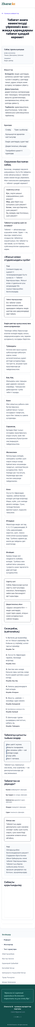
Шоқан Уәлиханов (9, 982)
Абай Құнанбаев (8, 954)
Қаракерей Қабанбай (10, 963)
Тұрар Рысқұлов (8, 977)
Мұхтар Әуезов (8, 959)
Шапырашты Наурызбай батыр (14, 973)
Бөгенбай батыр (8, 968)
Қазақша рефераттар (11, 13)
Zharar (8, 4)
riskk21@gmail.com (18, 1012)
